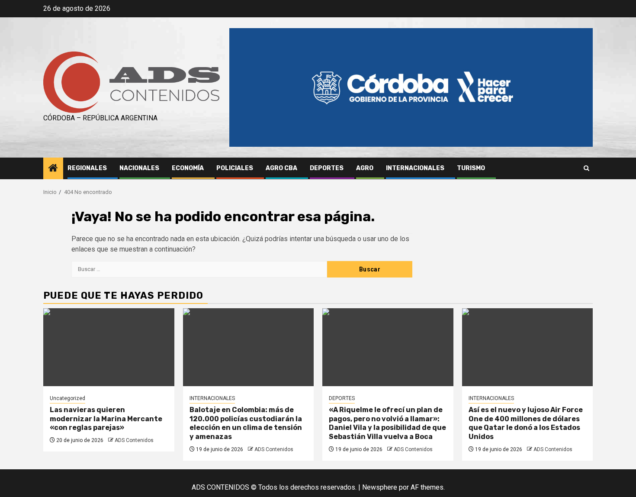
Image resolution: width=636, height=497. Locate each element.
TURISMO (471, 168)
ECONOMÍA (188, 168)
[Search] (586, 168)
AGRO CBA (281, 168)
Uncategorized (67, 398)
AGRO (364, 168)
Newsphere (379, 487)
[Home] (53, 169)
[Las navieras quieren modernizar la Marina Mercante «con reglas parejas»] (108, 347)
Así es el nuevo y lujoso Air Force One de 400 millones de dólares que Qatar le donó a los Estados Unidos (526, 423)
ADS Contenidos (134, 440)
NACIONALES (139, 168)
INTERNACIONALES (415, 168)
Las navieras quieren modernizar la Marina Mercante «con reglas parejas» (106, 419)
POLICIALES (234, 168)
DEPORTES (327, 168)
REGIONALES (87, 168)
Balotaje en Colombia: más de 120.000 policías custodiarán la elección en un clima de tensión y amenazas (246, 423)
